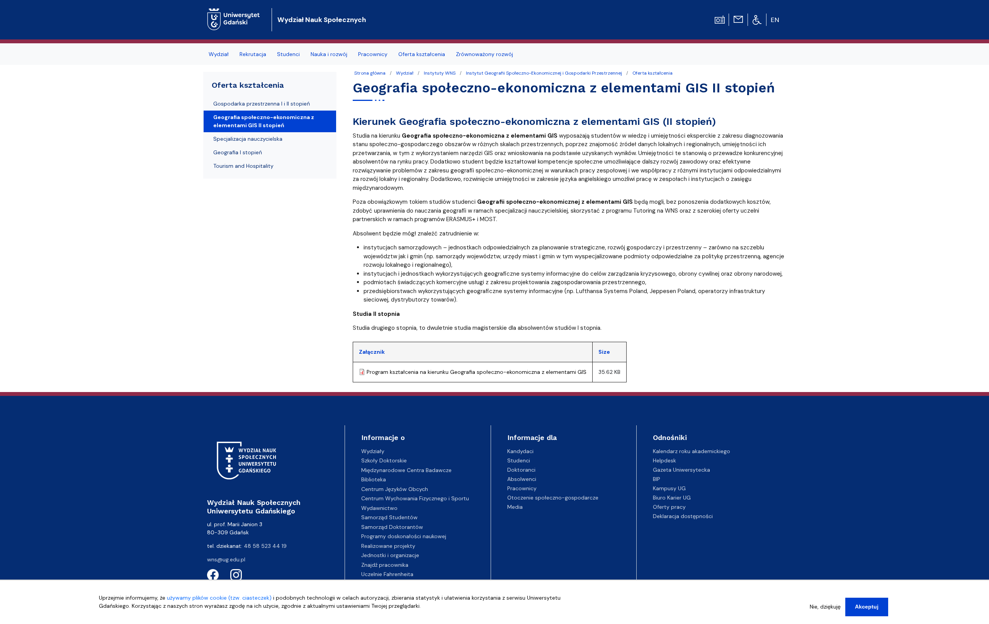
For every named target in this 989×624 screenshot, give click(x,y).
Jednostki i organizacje (390, 555)
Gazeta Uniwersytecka (681, 469)
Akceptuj (867, 607)
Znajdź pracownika (384, 564)
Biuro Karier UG (672, 497)
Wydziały (372, 451)
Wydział (404, 73)
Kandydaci (520, 451)
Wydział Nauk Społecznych (321, 19)
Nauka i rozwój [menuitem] (329, 54)
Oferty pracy (669, 506)
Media (515, 506)
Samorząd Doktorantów (392, 526)
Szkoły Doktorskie (384, 460)
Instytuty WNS (439, 73)
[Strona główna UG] (233, 13)
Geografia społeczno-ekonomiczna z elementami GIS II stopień (263, 121)
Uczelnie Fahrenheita (387, 574)
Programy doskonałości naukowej (403, 536)
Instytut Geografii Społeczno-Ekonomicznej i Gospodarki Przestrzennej (544, 73)
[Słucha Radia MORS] (720, 18)
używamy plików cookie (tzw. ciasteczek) (219, 597)
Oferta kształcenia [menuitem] (421, 54)
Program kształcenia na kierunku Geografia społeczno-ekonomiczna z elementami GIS (476, 371)
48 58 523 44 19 (265, 545)
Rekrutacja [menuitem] (253, 54)
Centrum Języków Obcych (394, 489)
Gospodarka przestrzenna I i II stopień (261, 103)
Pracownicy (522, 488)
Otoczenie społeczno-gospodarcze (552, 497)
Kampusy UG (669, 488)
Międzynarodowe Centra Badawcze (406, 470)
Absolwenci (521, 479)
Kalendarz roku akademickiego (691, 451)
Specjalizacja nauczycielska (247, 138)
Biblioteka (373, 479)
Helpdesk (664, 460)
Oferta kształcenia (652, 73)
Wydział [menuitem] (219, 54)
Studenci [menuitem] (288, 54)
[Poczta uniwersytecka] (738, 18)
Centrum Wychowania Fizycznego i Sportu (415, 498)
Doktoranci (521, 469)
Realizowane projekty (388, 545)
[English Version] (775, 19)
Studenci (518, 460)
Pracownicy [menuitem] (372, 54)
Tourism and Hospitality (243, 165)
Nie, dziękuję (825, 606)
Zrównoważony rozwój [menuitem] (484, 54)
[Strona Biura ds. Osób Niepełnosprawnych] (757, 19)
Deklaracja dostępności (683, 516)
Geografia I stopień (237, 152)
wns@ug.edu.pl (226, 559)
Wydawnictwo (379, 508)
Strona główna (370, 73)
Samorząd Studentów (389, 517)
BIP (656, 479)
